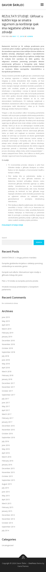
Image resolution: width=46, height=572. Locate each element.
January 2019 (7, 336)
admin (30, 36)
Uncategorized (7, 545)
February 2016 (7, 461)
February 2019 (7, 333)
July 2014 (5, 530)
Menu (42, 5)
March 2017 (6, 414)
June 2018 (6, 360)
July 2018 (5, 356)
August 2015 (7, 484)
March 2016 (6, 457)
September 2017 (8, 395)
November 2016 (8, 429)
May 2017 (6, 406)
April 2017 (6, 410)
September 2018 (8, 352)
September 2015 (8, 480)
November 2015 (8, 472)
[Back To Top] (23, 557)
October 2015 (7, 476)
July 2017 (5, 399)
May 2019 (6, 321)
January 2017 (7, 422)
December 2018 (8, 340)
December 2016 (8, 426)
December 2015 (8, 468)
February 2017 (7, 418)
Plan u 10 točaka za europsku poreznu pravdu (20, 281)
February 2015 (7, 507)
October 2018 (7, 348)
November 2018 (8, 344)
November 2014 (8, 519)
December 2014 (8, 515)
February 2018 (7, 375)
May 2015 (6, 495)
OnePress (32, 563)
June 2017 (6, 402)
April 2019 (6, 325)
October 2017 (7, 391)
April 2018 (6, 367)
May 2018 (6, 364)
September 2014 (8, 527)
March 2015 (6, 503)
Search (4, 238)
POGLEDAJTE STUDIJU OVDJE (12, 225)
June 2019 (6, 317)
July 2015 (5, 488)
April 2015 (6, 499)
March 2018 (6, 371)
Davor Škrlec (13, 4)
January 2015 (7, 511)
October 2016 (7, 433)
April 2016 (6, 453)
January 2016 (7, 464)
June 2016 (6, 445)
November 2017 (8, 387)
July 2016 (5, 441)
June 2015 (6, 492)
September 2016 (8, 437)
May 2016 (6, 449)
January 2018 (7, 379)
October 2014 (7, 523)
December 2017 (8, 383)
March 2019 (6, 329)
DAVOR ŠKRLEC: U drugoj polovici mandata (19, 257)
